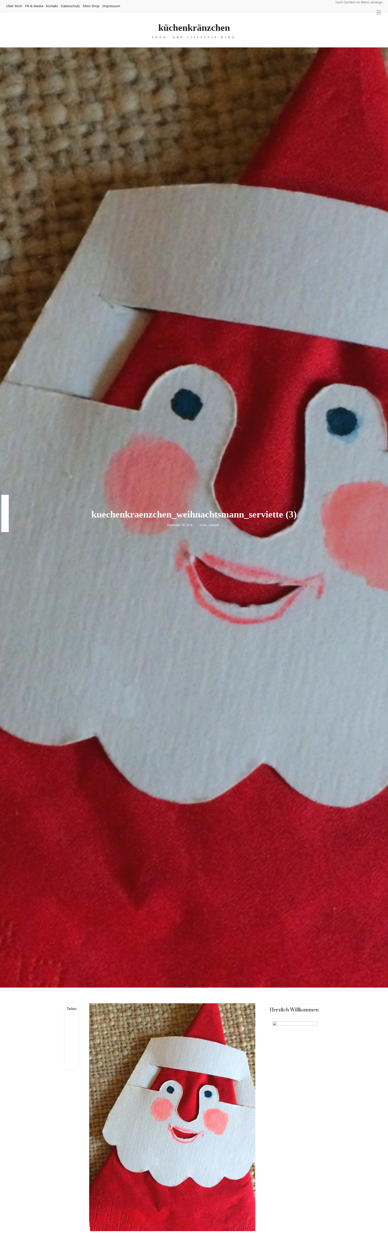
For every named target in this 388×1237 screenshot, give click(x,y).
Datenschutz (70, 6)
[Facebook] (71, 1019)
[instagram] (5, 518)
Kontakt (52, 6)
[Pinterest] (71, 1030)
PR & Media (34, 6)
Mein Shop (91, 6)
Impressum (111, 6)
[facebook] (5, 499)
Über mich (14, 6)
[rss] (5, 527)
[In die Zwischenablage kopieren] (71, 1063)
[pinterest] (5, 508)
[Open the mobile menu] (379, 12)
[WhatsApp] (71, 1052)
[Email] (71, 1041)
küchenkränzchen (194, 27)
